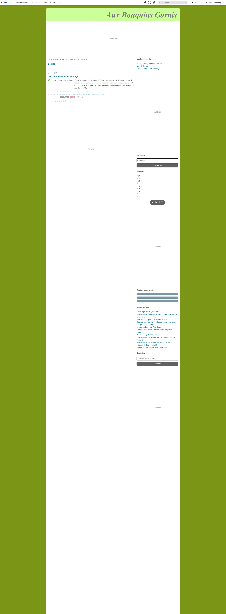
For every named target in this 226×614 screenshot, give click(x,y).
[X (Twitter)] (149, 2)
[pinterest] (153, 2)
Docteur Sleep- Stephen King (148, 335)
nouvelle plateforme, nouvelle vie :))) (150, 312)
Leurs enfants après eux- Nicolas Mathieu (152, 319)
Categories (72, 59)
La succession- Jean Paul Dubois (149, 327)
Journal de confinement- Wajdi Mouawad (152, 348)
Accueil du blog (142, 66)
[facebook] (145, 2)
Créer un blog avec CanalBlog (148, 69)
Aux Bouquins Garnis (56, 59)
